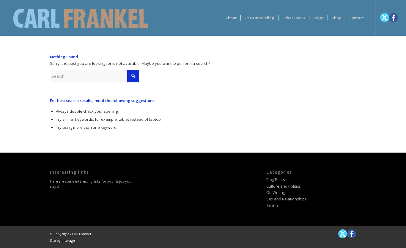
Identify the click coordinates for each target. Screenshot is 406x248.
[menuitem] (230, 18)
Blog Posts (275, 179)
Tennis (272, 205)
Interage (68, 240)
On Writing (275, 192)
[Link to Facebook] (393, 17)
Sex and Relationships (286, 199)
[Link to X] (384, 17)
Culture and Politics (283, 186)
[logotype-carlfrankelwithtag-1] (80, 18)
